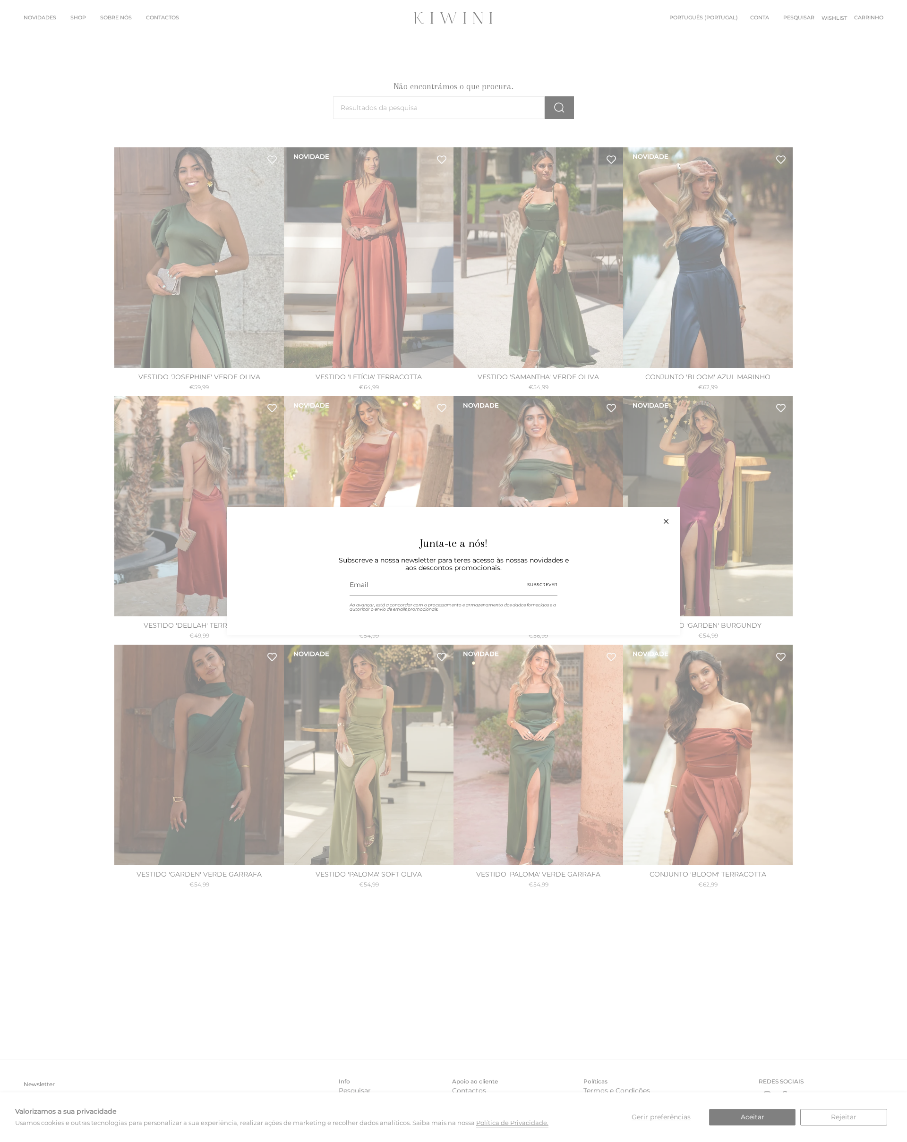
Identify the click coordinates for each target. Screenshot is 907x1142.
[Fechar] (666, 521)
